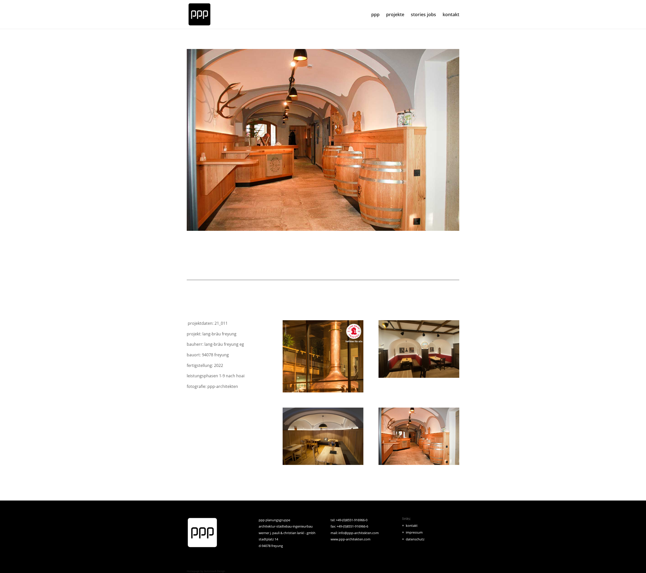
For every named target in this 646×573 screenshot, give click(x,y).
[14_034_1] (323, 392)
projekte (395, 15)
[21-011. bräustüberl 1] (419, 465)
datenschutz (415, 539)
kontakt (451, 15)
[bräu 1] (323, 465)
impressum (414, 532)
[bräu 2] (419, 378)
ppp (375, 15)
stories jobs (423, 15)
